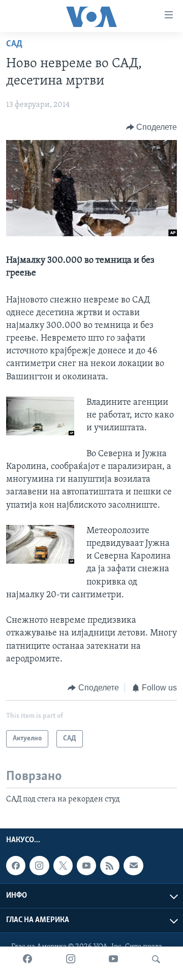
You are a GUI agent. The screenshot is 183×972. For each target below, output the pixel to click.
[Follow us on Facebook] (15, 865)
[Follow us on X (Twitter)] (63, 865)
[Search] (156, 959)
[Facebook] (27, 959)
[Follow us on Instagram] (39, 865)
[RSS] (109, 865)
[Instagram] (70, 959)
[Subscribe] (133, 865)
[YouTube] (113, 959)
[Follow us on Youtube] (86, 865)
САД (14, 44)
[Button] (151, 127)
